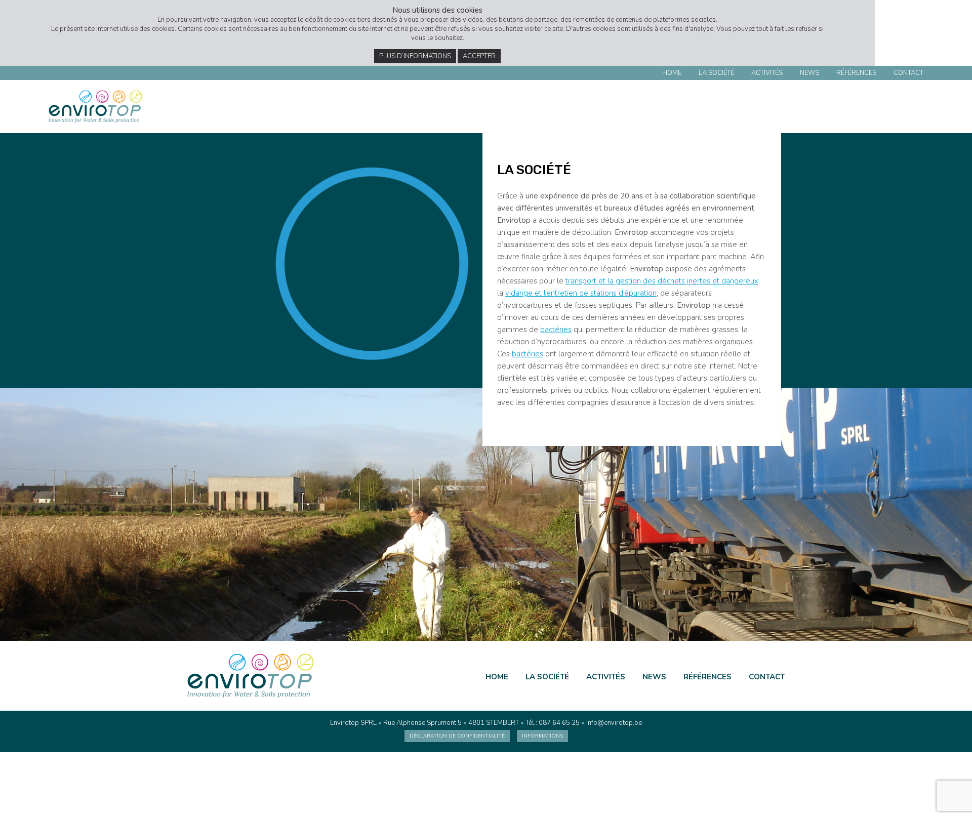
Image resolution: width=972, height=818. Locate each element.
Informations (542, 736)
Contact (908, 72)
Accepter (479, 56)
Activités (767, 72)
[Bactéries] (875, 109)
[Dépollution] (855, 109)
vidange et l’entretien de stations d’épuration (581, 293)
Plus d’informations (415, 56)
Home (671, 72)
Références (856, 72)
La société (716, 72)
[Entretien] (895, 109)
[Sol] (914, 109)
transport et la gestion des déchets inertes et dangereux (661, 281)
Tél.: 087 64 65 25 (552, 722)
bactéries (556, 329)
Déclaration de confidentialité (457, 736)
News (809, 72)
